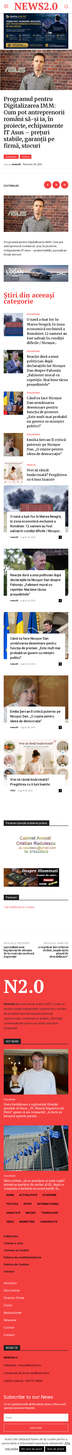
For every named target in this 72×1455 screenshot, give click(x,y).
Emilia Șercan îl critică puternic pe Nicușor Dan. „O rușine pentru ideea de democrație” (35, 716)
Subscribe (36, 1427)
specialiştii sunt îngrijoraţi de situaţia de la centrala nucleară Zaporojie (19, 951)
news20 (16, 164)
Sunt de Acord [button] (55, 1448)
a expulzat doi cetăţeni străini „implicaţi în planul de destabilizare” (53, 951)
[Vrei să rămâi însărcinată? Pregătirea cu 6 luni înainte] (13, 472)
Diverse (31, 465)
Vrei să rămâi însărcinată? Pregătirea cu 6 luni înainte (47, 475)
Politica (25, 156)
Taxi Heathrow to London (19, 907)
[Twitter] (56, 185)
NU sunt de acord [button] (31, 1448)
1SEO (12, 790)
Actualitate (11, 156)
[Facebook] (47, 185)
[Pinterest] (64, 185)
